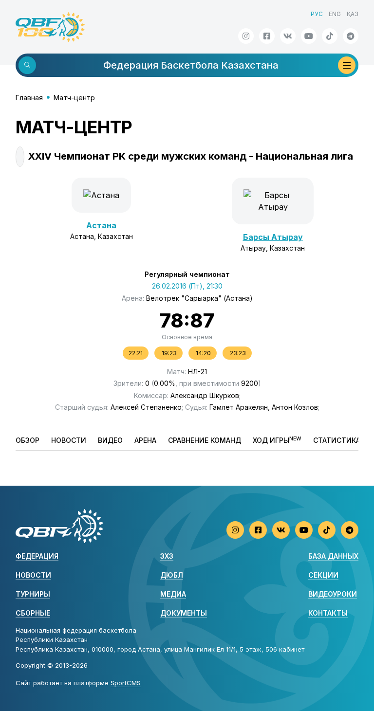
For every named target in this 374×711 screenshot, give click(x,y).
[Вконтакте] (288, 36)
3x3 (166, 556)
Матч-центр (74, 97)
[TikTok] (329, 36)
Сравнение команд (204, 440)
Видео (110, 440)
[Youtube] (309, 36)
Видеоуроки (332, 594)
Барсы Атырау (273, 237)
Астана (101, 225)
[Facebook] (267, 36)
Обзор (27, 440)
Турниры (33, 594)
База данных (333, 556)
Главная (29, 97)
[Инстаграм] (246, 36)
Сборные (33, 613)
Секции (323, 575)
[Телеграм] (350, 36)
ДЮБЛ (171, 575)
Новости (68, 440)
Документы (183, 613)
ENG (335, 14)
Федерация (37, 556)
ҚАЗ (352, 14)
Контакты (328, 613)
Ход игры (277, 440)
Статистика (336, 440)
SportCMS (126, 683)
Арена (145, 440)
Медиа (173, 594)
